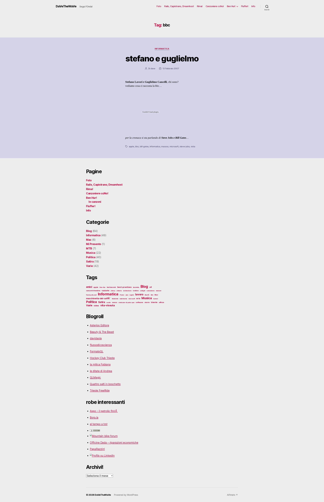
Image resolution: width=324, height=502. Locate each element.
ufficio (161, 302)
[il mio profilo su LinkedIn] (128, 456)
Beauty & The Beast (102, 331)
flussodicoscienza (101, 345)
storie (147, 302)
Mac (88, 239)
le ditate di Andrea (101, 371)
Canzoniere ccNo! (215, 6)
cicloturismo (127, 291)
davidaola (96, 338)
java (127, 295)
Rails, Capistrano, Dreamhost (179, 6)
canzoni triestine (93, 291)
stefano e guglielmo (162, 58)
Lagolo (131, 295)
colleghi (142, 291)
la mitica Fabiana (100, 364)
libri (152, 295)
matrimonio (123, 299)
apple (131, 146)
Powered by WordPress (126, 495)
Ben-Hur (102, 287)
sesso (114, 302)
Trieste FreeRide (100, 390)
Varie (89, 266)
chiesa (113, 291)
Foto (159, 6)
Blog (89, 231)
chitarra (119, 291)
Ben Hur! (231, 6)
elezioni (158, 291)
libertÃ (147, 295)
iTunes (122, 295)
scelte (108, 302)
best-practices (124, 287)
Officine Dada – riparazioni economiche (114, 442)
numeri (155, 299)
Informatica (162, 49)
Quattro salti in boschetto (105, 384)
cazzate (105, 290)
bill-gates (144, 146)
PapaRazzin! (97, 449)
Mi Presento (93, 244)
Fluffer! (244, 6)
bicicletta (136, 287)
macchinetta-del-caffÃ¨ (98, 298)
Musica (90, 252)
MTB (89, 248)
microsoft (174, 146)
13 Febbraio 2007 (171, 68)
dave (153, 68)
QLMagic (95, 377)
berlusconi (111, 287)
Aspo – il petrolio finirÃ (104, 411)
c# (150, 287)
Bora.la (94, 417)
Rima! (199, 6)
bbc (137, 146)
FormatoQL (96, 351)
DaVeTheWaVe (66, 6)
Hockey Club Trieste (102, 358)
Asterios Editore (99, 325)
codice (135, 291)
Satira (90, 261)
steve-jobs (185, 146)
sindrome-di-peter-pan (126, 302)
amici (89, 287)
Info (253, 6)
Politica (90, 257)
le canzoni (95, 201)
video (96, 305)
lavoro (139, 294)
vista (193, 146)
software (139, 302)
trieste (154, 302)
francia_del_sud (91, 295)
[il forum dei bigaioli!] (128, 436)
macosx (164, 146)
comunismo (151, 291)
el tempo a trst (98, 424)
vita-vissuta (107, 305)
